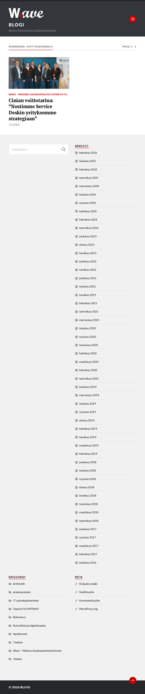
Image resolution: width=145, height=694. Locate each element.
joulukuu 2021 (87, 278)
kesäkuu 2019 (87, 437)
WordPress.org (88, 608)
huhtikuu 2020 (88, 353)
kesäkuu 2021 (87, 294)
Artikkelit (19, 583)
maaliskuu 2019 (88, 445)
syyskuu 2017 (87, 537)
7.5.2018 (14, 124)
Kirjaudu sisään (88, 583)
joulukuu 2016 (87, 562)
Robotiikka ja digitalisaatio (29, 625)
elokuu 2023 (86, 244)
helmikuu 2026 (88, 152)
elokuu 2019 (86, 420)
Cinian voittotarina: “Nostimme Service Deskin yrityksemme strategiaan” (32, 110)
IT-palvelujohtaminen (26, 600)
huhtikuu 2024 (88, 211)
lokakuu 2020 (87, 328)
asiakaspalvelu (22, 592)
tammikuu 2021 (88, 311)
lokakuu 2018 (87, 470)
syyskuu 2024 (87, 202)
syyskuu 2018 (87, 478)
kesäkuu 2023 (87, 253)
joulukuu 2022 (87, 261)
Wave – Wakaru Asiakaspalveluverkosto (37, 650)
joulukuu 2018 (87, 462)
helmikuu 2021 (88, 303)
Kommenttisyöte (89, 600)
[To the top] (132, 680)
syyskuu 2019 (87, 411)
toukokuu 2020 (88, 345)
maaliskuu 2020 (88, 361)
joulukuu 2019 (87, 386)
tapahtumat (20, 633)
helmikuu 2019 (88, 453)
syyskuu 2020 (87, 336)
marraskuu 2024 (89, 186)
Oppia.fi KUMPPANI (26, 608)
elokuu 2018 (86, 487)
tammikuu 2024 (88, 227)
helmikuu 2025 (88, 169)
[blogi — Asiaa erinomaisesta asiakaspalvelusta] (72, 13)
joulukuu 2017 (87, 529)
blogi (16, 24)
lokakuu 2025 (87, 161)
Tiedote (18, 642)
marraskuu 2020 (89, 320)
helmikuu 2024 (88, 219)
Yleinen (17, 658)
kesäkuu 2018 (87, 495)
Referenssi (19, 617)
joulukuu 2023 (87, 236)
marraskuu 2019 (89, 395)
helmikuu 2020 (88, 370)
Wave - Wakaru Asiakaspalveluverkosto (38, 94)
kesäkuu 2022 (87, 269)
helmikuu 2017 (88, 554)
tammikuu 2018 (88, 520)
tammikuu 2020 (88, 378)
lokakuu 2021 (87, 286)
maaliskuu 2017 (88, 545)
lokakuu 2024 (87, 194)
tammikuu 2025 (88, 177)
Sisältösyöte (86, 592)
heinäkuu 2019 (88, 428)
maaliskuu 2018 (88, 512)
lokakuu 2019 (87, 403)
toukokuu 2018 (88, 504)
